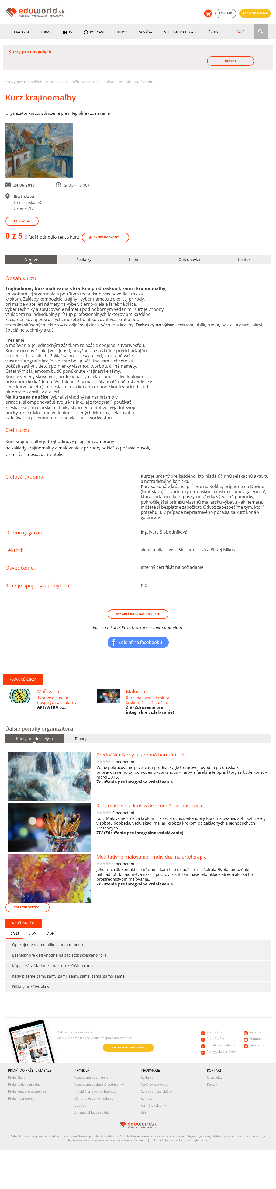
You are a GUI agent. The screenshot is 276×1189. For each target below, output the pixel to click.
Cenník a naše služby (156, 1091)
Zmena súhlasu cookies (91, 1112)
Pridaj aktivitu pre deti (24, 1084)
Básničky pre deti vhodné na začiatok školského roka (59, 955)
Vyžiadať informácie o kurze (138, 614)
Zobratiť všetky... (27, 907)
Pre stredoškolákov (220, 1045)
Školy (213, 32)
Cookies (80, 1105)
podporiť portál (255, 13)
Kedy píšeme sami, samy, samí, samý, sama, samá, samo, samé (68, 976)
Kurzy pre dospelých (23, 81)
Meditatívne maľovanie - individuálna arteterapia (151, 856)
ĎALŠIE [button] (241, 32)
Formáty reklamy (153, 1105)
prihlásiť (226, 13)
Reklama (147, 1077)
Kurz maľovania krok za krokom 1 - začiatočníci (147, 700)
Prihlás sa (22, 221)
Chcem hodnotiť (106, 237)
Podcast (97, 32)
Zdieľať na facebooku (140, 642)
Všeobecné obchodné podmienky (99, 1084)
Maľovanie (144, 81)
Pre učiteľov (215, 1038)
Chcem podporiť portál (128, 1047)
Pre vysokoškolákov (221, 1051)
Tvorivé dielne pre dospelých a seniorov (57, 700)
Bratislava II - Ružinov (65, 81)
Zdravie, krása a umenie (109, 81)
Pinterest (256, 1045)
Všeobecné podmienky (91, 1077)
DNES (14, 933)
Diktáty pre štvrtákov (30, 986)
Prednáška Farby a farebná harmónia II (140, 754)
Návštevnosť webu (154, 1084)
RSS (143, 1112)
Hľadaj (230, 61)
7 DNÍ (51, 933)
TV (70, 32)
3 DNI (33, 933)
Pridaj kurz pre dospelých (27, 1091)
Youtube (255, 1038)
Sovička (145, 32)
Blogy (122, 32)
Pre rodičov (214, 1032)
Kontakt (146, 1098)
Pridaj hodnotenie (21, 1098)
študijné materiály (180, 32)
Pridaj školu (16, 1077)
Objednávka (189, 259)
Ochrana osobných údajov (93, 1098)
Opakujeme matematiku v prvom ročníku (49, 944)
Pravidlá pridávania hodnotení (96, 1091)
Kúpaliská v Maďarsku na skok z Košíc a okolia (53, 965)
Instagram (257, 1032)
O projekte (215, 1077)
